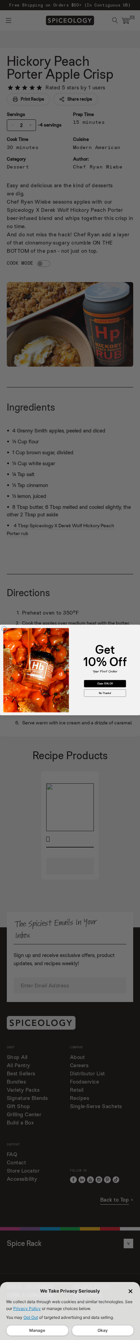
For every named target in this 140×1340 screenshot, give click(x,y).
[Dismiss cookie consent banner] (130, 1291)
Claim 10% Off (105, 683)
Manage (37, 1330)
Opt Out (30, 1317)
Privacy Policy (27, 1308)
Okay (103, 1330)
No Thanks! (105, 692)
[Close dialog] (4, 629)
